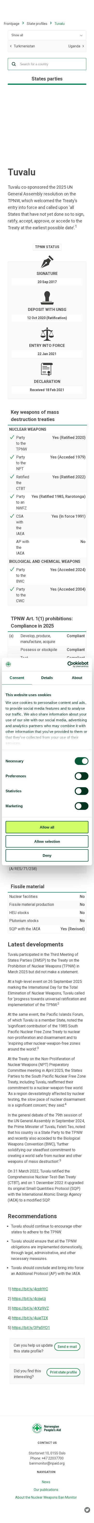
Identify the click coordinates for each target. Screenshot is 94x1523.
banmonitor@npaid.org (47, 1463)
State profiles (37, 24)
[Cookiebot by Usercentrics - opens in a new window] (67, 664)
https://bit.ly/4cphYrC (30, 1289)
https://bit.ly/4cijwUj (29, 1298)
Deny (47, 855)
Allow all (47, 827)
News (46, 1482)
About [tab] (77, 678)
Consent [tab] (17, 678)
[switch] (81, 776)
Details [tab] (47, 678)
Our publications (46, 1490)
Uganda (57, 45)
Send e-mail (67, 1347)
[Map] (47, 127)
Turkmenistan (24, 46)
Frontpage (12, 24)
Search (14, 64)
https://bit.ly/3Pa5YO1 (31, 1327)
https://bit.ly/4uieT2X (30, 1318)
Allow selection (47, 841)
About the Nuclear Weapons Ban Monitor (46, 1497)
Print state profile (63, 1372)
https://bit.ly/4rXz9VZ (30, 1308)
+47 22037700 (53, 1458)
